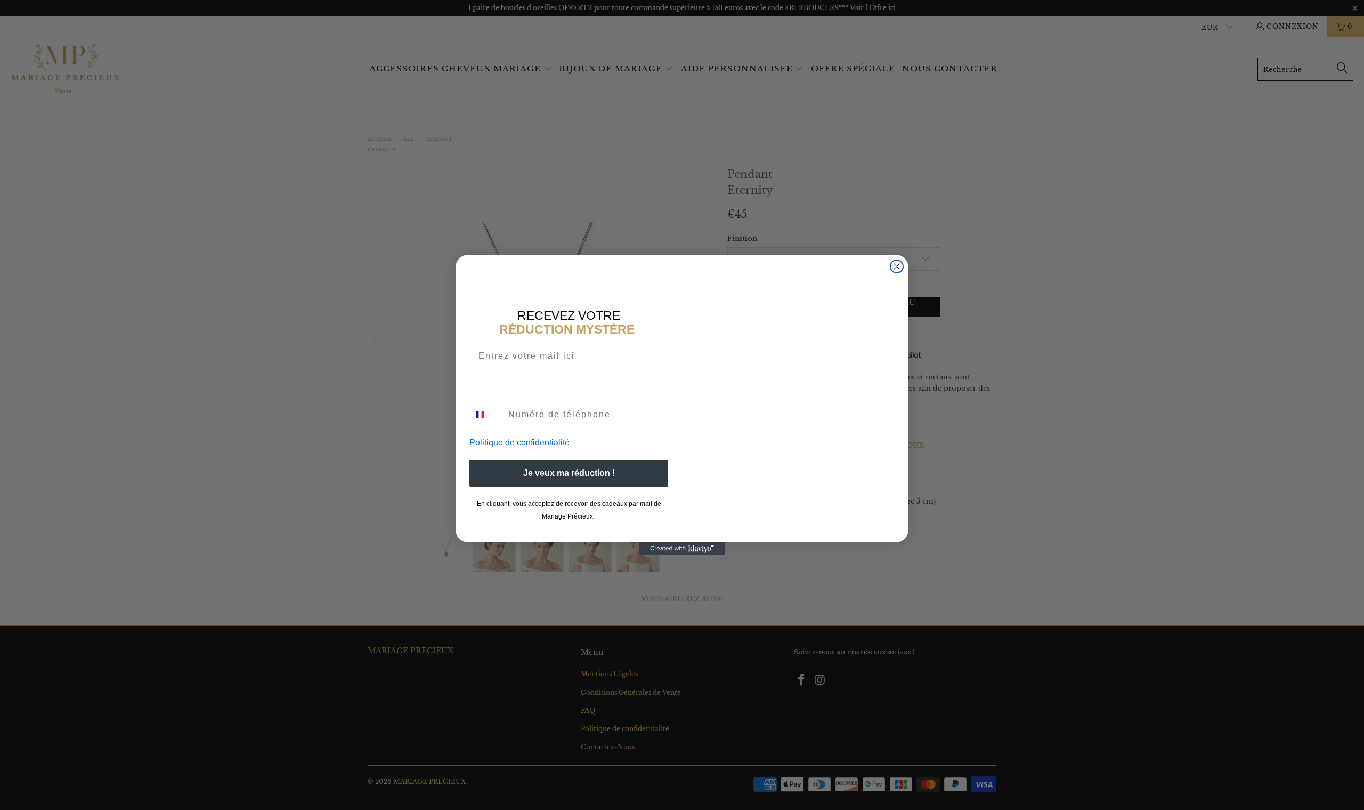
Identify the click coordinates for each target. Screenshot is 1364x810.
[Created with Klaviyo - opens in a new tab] (682, 548)
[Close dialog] (896, 266)
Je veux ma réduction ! (569, 472)
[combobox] (486, 414)
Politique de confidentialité (519, 442)
